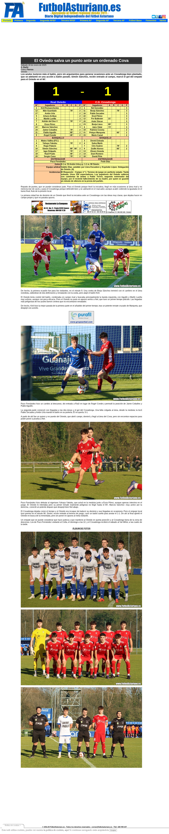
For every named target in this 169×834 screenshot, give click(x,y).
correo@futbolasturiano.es (102, 827)
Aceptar (113, 830)
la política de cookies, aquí (56, 830)
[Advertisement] (85, 40)
